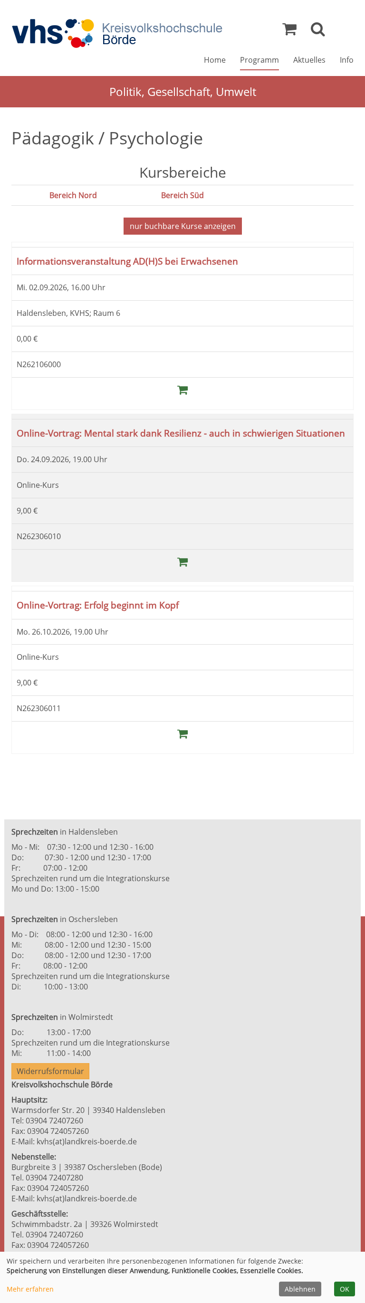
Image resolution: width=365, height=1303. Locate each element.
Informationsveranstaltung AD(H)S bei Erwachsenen (127, 261)
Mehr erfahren (30, 1288)
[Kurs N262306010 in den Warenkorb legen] (182, 561)
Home (215, 60)
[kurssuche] (318, 31)
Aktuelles (309, 60)
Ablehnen (300, 1288)
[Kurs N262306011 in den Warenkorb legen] (182, 733)
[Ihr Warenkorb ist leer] (289, 31)
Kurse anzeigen (183, 226)
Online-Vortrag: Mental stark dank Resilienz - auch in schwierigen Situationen (181, 433)
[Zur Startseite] (116, 33)
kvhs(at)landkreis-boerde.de (87, 1141)
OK (344, 1288)
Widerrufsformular (50, 1071)
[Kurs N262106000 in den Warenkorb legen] (182, 389)
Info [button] (347, 60)
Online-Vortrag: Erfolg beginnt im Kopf (98, 605)
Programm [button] (259, 60)
